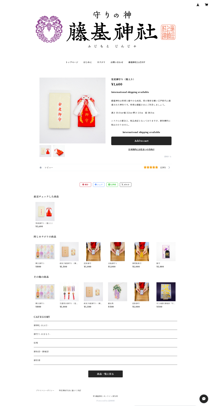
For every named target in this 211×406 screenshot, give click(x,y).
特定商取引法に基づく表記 (70, 390)
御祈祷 (37, 360)
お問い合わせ (117, 62)
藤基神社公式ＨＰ (136, 62)
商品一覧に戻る (105, 374)
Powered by (102, 401)
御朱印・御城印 (41, 351)
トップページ (72, 62)
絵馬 (36, 343)
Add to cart (141, 140)
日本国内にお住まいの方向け (141, 149)
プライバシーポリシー (45, 390)
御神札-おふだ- (41, 325)
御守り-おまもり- (42, 334)
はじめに (87, 62)
